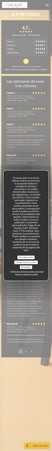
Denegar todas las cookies (26, 262)
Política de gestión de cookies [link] (26, 274)
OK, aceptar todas (26, 257)
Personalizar (26, 267)
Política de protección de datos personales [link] (27, 272)
